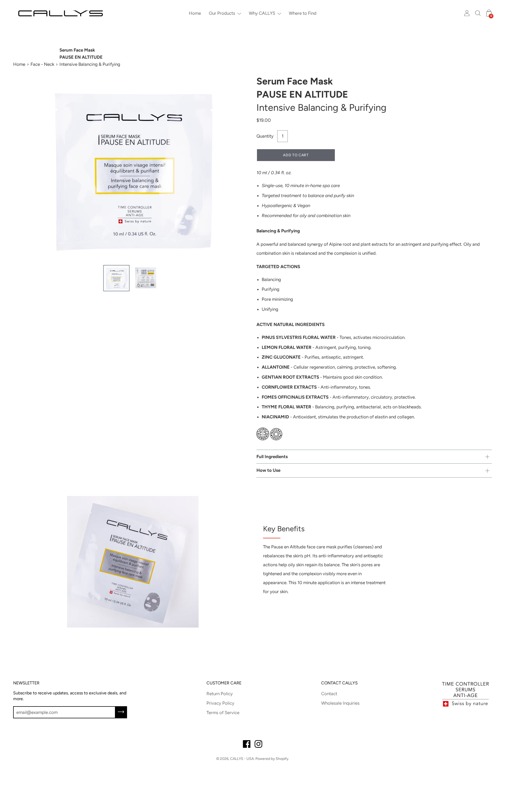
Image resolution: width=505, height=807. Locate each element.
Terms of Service (222, 712)
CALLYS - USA (242, 758)
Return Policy (219, 693)
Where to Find (302, 13)
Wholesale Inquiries (340, 703)
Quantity (265, 136)
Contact (329, 693)
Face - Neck (42, 64)
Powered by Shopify (271, 758)
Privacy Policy (220, 703)
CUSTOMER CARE (223, 682)
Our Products (222, 13)
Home (195, 13)
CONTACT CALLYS (339, 682)
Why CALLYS (262, 13)
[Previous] (26, 168)
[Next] (235, 168)
